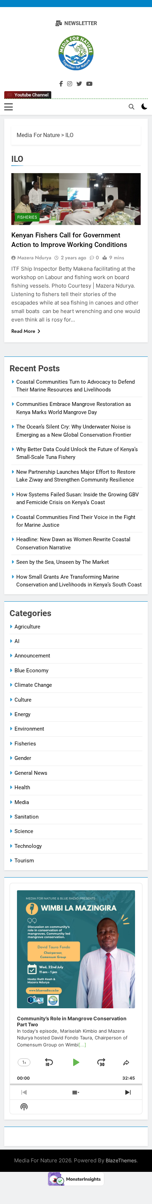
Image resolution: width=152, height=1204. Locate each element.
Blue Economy (31, 670)
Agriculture (27, 627)
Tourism (24, 860)
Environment (29, 729)
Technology (28, 846)
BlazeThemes (121, 1160)
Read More (23, 331)
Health (22, 787)
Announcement (32, 656)
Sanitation (26, 817)
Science (23, 831)
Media (21, 802)
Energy (22, 714)
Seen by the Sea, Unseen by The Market (62, 562)
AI (16, 641)
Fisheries (27, 217)
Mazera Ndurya (34, 257)
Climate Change (33, 685)
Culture (22, 700)
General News (30, 773)
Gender (22, 758)
